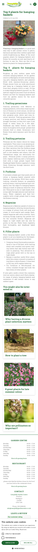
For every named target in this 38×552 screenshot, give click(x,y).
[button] (19, 548)
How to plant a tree (15, 355)
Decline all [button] (28, 543)
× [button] (35, 521)
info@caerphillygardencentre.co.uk (19, 508)
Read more (23, 529)
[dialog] (19, 535)
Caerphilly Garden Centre (19, 494)
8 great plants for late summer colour (17, 390)
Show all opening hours (19, 458)
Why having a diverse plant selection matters (18, 320)
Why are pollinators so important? (18, 427)
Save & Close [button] (10, 543)
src (31, 4)
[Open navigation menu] (4, 4)
